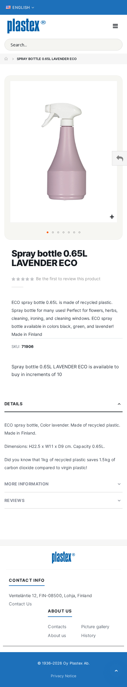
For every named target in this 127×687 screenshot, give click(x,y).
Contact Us (20, 604)
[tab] (63, 404)
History (88, 635)
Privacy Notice (63, 676)
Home (6, 58)
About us (57, 635)
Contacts (57, 626)
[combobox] (63, 45)
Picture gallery (95, 626)
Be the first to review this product (68, 278)
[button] (112, 217)
